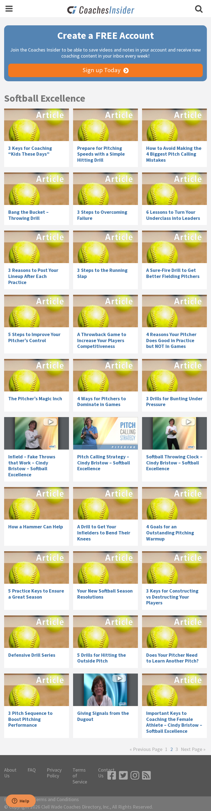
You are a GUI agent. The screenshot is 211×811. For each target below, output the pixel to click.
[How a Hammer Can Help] (36, 503)
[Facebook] (111, 776)
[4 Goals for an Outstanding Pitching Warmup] (174, 503)
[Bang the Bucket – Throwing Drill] (36, 188)
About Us (10, 773)
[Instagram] (135, 776)
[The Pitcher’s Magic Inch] (36, 375)
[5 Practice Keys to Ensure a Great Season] (36, 567)
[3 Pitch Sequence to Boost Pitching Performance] (36, 690)
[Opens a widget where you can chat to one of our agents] (20, 801)
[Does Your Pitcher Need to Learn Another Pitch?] (174, 631)
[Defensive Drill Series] (36, 631)
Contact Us (106, 773)
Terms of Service (80, 776)
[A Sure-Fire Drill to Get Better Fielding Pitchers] (174, 247)
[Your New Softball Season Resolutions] (105, 567)
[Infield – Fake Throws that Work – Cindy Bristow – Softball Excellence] (36, 433)
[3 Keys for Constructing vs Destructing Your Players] (174, 567)
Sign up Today (101, 70)
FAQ (31, 770)
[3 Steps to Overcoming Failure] (105, 188)
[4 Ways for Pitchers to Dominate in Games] (105, 375)
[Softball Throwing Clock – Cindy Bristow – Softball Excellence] (174, 433)
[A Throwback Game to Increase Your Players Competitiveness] (105, 311)
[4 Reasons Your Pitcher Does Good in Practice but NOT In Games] (174, 311)
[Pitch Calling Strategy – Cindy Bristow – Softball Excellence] (105, 433)
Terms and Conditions (56, 799)
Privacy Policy (54, 773)
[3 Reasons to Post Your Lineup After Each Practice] (36, 247)
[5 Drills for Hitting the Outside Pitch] (105, 631)
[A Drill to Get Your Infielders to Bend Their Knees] (105, 503)
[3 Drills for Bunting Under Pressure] (174, 375)
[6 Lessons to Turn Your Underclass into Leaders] (174, 188)
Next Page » (193, 749)
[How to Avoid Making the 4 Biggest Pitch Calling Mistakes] (174, 125)
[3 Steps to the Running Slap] (105, 247)
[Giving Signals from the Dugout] (105, 690)
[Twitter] (123, 776)
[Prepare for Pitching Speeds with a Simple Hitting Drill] (105, 125)
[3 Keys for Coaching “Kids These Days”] (36, 125)
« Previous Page (146, 749)
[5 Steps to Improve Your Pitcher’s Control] (36, 311)
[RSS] (146, 776)
